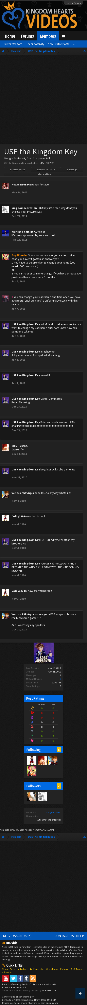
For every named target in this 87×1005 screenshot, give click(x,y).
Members (48, 36)
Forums (27, 36)
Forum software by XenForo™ (17, 984)
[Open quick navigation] (84, 51)
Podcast (64, 969)
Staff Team (76, 969)
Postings (72, 169)
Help (80, 936)
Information (44, 174)
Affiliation (7, 972)
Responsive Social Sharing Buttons (19, 1002)
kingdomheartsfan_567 (27, 208)
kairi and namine (23, 231)
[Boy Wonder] (31, 771)
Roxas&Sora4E (21, 184)
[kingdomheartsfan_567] (42, 796)
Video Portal (52, 969)
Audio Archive (37, 969)
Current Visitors (12, 44)
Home (10, 36)
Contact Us (64, 936)
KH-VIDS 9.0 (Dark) (17, 936)
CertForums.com (49, 1002)
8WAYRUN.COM (46, 829)
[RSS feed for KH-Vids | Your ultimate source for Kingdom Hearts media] (33, 978)
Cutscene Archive (19, 969)
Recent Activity (46, 169)
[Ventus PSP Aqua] (52, 760)
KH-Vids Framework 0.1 (14, 987)
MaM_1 (16, 446)
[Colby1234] (31, 760)
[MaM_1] (42, 760)
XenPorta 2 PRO (8, 829)
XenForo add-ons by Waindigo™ (18, 996)
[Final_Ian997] (31, 796)
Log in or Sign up (73, 3)
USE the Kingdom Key (26, 324)
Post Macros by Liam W (44, 984)
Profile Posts (17, 169)
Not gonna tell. (53, 812)
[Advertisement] (43, 100)
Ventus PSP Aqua (23, 493)
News (5, 969)
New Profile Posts (59, 44)
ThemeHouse (49, 990)
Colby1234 (18, 516)
